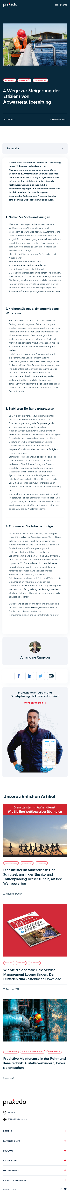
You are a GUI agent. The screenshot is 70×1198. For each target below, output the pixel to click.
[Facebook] (18, 676)
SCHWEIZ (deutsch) (16, 1119)
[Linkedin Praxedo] (61, 1189)
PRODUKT (8, 1150)
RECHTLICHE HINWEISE (14, 1180)
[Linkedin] (29, 676)
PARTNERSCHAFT (11, 1141)
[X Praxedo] (65, 1189)
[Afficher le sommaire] (35, 148)
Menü (63, 4)
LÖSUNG (7, 1131)
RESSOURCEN (10, 1160)
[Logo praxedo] (35, 1102)
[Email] (51, 676)
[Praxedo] (10, 5)
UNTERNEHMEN (11, 1170)
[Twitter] (40, 676)
